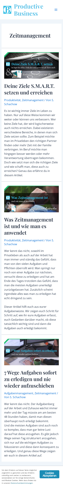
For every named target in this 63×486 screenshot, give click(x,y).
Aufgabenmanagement (18, 393)
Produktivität (12, 100)
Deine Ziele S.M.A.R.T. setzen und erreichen (29, 89)
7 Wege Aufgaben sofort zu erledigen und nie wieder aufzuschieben (30, 379)
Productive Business (28, 9)
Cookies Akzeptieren (49, 474)
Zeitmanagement (33, 100)
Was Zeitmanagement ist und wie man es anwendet (28, 226)
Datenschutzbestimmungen (22, 483)
